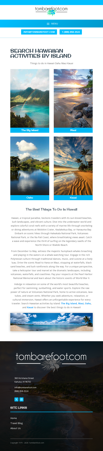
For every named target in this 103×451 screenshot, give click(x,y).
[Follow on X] (16, 399)
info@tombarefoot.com (39, 31)
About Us (15, 428)
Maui (81, 303)
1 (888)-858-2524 (71, 31)
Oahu (88, 303)
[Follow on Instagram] (21, 399)
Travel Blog (16, 423)
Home (13, 418)
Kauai (30, 307)
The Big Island (69, 303)
